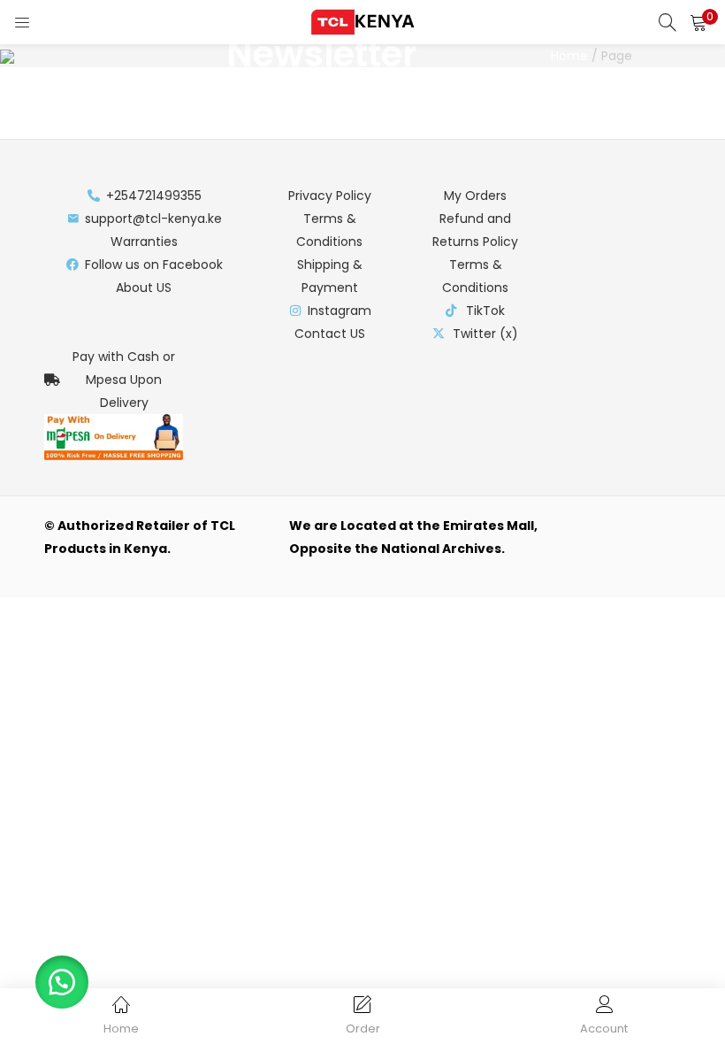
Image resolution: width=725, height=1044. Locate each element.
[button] (698, 22)
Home (569, 56)
